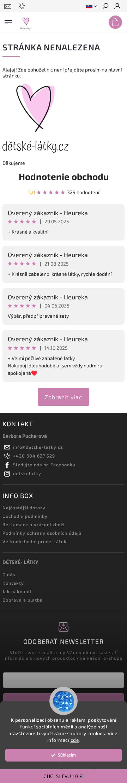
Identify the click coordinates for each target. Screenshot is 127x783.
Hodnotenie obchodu (64, 176)
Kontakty (13, 583)
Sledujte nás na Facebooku (44, 464)
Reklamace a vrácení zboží (33, 524)
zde (75, 740)
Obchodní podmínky (25, 516)
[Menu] (8, 20)
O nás (8, 574)
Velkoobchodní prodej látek (34, 541)
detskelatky (27, 473)
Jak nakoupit (17, 591)
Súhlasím (67, 755)
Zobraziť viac (63, 396)
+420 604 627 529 (34, 456)
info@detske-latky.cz (38, 447)
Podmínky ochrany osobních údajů (41, 533)
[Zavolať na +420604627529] (23, 6)
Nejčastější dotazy (24, 507)
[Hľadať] (105, 6)
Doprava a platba (22, 600)
